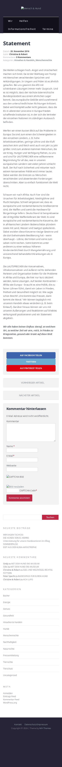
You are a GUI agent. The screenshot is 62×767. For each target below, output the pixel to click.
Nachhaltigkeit (9, 642)
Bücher (6, 595)
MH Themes (45, 728)
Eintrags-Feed (9, 696)
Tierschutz (8, 668)
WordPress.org (10, 702)
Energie (6, 602)
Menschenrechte (44, 60)
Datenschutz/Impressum (36, 724)
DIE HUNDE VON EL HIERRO (16, 537)
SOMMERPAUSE (10, 544)
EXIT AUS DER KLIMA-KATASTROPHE (20, 547)
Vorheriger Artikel (32, 382)
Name (9, 446)
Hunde (6, 628)
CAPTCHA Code (28, 490)
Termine (47, 29)
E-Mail (9, 455)
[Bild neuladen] (15, 486)
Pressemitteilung (11, 655)
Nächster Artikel (29, 395)
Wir (10, 20)
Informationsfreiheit (22, 29)
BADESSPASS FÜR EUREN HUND (33, 576)
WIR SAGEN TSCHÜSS (13, 534)
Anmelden (8, 693)
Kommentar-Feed (11, 699)
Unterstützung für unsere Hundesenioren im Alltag (26, 541)
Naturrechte (8, 648)
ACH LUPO (28, 579)
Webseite (11, 465)
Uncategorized (10, 675)
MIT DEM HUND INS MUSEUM (25, 563)
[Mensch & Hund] (31, 8)
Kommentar (12, 421)
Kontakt (18, 724)
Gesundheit (8, 615)
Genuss (6, 608)
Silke (5, 566)
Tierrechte (8, 662)
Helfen (23, 20)
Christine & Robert (18, 54)
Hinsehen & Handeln (24, 60)
